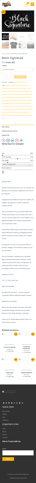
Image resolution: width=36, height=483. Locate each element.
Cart (3, 417)
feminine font (28, 94)
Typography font (14, 115)
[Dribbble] (17, 403)
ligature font (8, 106)
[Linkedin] (9, 403)
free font (16, 97)
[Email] (22, 403)
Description (6, 127)
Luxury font (15, 106)
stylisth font (5, 112)
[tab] (18, 127)
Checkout (5, 420)
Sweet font (12, 112)
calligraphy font (23, 85)
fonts (11, 97)
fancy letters (13, 94)
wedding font (23, 115)
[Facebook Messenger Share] (21, 140)
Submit (8, 459)
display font (13, 91)
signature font (23, 109)
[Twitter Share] (8, 140)
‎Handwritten (5, 103)
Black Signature (6, 168)
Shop (3, 428)
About (4, 431)
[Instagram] (3, 403)
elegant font (5, 94)
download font (21, 91)
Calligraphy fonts (7, 88)
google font (22, 97)
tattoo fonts (18, 112)
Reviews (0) (5, 135)
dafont (7, 91)
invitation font (13, 103)
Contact (5, 437)
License (4, 66)
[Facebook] (11, 403)
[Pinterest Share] (17, 140)
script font (15, 109)
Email (4, 449)
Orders (4, 414)
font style (7, 97)
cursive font (22, 88)
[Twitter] (6, 403)
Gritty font (8, 100)
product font (22, 106)
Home (4, 53)
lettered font (21, 103)
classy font (15, 88)
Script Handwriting (12, 53)
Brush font (15, 85)
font (3, 97)
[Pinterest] (19, 403)
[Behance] (14, 403)
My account (6, 411)
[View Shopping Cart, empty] (27, 4)
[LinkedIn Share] (12, 140)
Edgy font (29, 91)
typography (5, 115)
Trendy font (26, 112)
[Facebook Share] (3, 140)
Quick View (9, 341)
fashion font (20, 94)
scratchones (8, 109)
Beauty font (8, 85)
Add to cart (20, 77)
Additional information (9, 131)
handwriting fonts (27, 100)
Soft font (30, 109)
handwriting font (16, 100)
